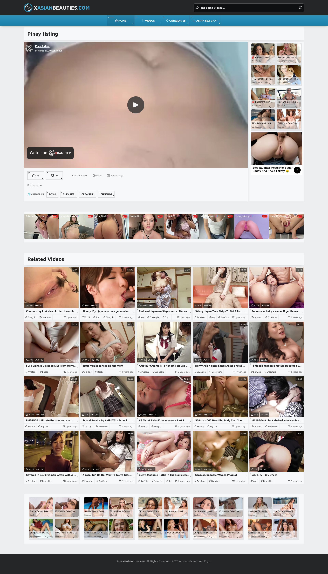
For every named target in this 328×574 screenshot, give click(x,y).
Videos (150, 20)
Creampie (87, 194)
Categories (177, 20)
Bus (170, 481)
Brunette (272, 317)
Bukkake (68, 194)
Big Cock (225, 317)
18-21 (87, 317)
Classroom (216, 371)
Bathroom (272, 426)
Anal (98, 317)
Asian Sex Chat (207, 20)
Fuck (167, 317)
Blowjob (31, 317)
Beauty (31, 426)
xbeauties (62, 8)
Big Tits (88, 371)
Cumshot (106, 194)
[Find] (300, 7)
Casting (87, 426)
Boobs (45, 371)
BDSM (52, 194)
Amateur (201, 317)
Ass (142, 317)
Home (122, 20)
